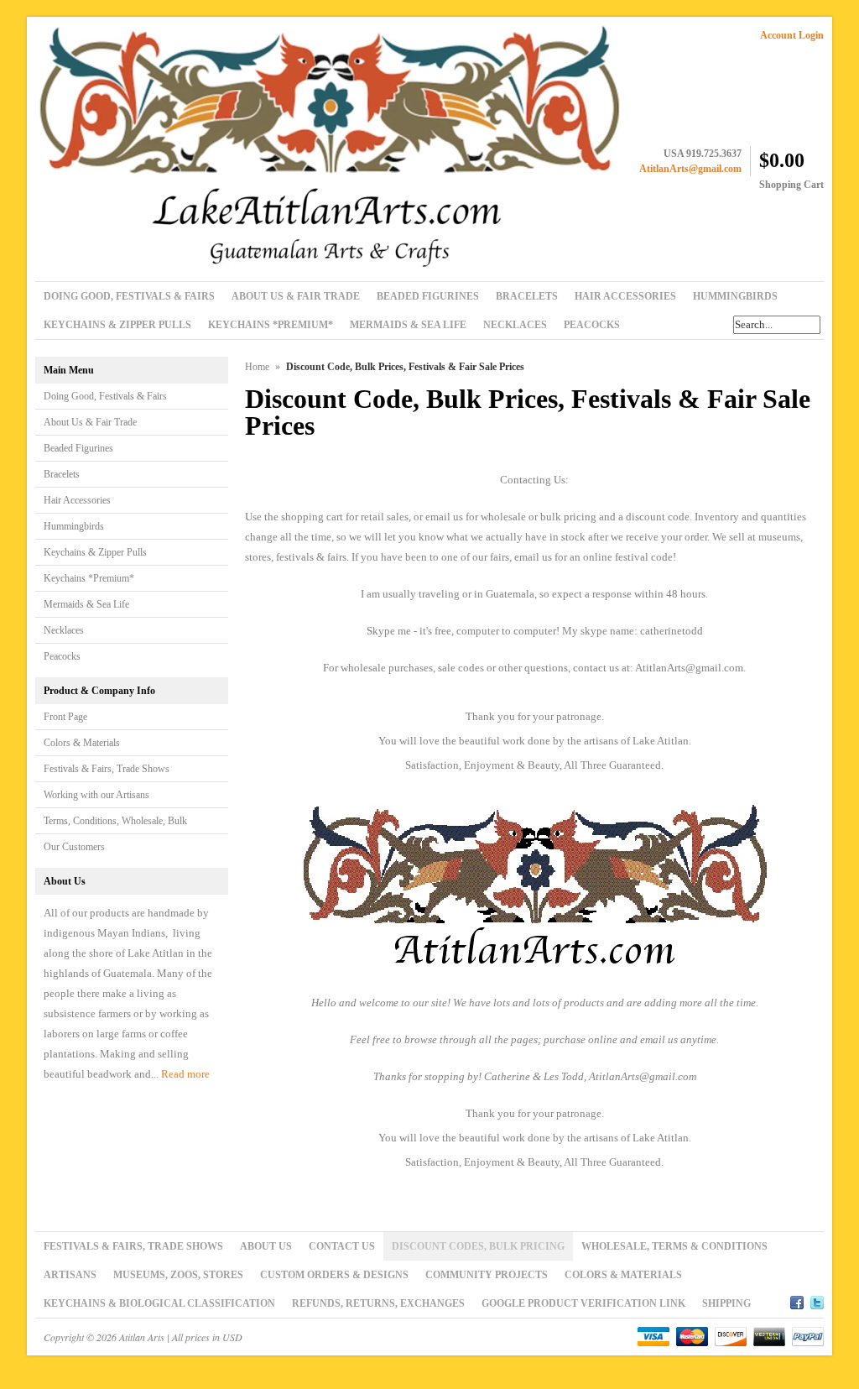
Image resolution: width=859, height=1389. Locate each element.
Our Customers (74, 847)
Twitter (817, 1300)
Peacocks (62, 656)
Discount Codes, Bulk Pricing (478, 1246)
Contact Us (342, 1246)
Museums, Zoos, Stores (178, 1275)
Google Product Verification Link (583, 1303)
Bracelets (62, 474)
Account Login (792, 35)
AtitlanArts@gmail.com (690, 169)
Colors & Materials (82, 743)
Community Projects (486, 1275)
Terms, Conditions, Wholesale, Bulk (115, 821)
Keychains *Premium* (89, 578)
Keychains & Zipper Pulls (95, 552)
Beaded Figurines (78, 448)
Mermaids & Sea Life (86, 604)
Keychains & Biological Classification (159, 1303)
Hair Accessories (77, 500)
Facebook (797, 1300)
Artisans (70, 1275)
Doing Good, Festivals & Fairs (105, 396)
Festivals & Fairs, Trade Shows (106, 769)
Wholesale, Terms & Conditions (674, 1246)
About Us (266, 1246)
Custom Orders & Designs (334, 1275)
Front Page (65, 717)
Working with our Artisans (96, 795)
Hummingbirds (74, 526)
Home (257, 367)
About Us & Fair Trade (90, 422)
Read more (185, 1074)
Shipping (726, 1303)
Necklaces (64, 630)
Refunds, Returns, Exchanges (378, 1303)
